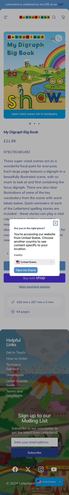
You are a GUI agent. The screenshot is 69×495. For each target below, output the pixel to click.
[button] (55, 223)
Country (18, 255)
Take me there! (25, 270)
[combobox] (26, 262)
